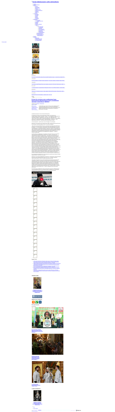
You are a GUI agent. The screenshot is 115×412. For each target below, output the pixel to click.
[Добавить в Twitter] (32, 273)
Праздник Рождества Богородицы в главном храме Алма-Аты (42, 94)
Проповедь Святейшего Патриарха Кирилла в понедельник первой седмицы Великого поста (37, 403)
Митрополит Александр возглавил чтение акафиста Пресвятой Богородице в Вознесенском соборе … (48, 91)
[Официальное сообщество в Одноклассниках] (33, 303)
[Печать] (33, 104)
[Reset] (41, 97)
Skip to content (35, 408)
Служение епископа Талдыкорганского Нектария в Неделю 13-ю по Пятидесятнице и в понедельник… (48, 87)
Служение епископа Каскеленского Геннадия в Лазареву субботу (36, 385)
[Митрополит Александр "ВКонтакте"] (37, 297)
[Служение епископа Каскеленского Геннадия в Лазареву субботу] (48, 382)
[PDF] (36, 104)
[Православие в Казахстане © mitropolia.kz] (35, 191)
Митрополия (42, 103)
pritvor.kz (39, 410)
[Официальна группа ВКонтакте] (40, 303)
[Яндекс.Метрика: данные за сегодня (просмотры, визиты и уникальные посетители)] (35, 410)
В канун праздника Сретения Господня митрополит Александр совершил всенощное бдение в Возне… (48, 80)
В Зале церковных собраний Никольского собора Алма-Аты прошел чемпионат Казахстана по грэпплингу (37, 330)
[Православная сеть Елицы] (37, 303)
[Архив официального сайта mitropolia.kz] (45, 2)
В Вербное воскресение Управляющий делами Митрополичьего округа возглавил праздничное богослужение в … (36, 358)
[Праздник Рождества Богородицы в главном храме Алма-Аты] (35, 73)
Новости (38, 103)
